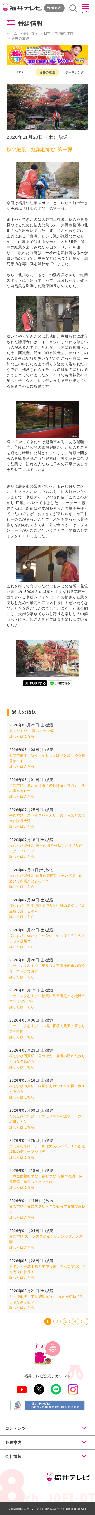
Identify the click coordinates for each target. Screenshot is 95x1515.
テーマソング (74, 72)
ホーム (12, 33)
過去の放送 (47, 72)
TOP (20, 72)
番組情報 (30, 33)
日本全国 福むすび (59, 33)
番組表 (56, 7)
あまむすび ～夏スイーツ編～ (33, 731)
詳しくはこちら (22, 736)
